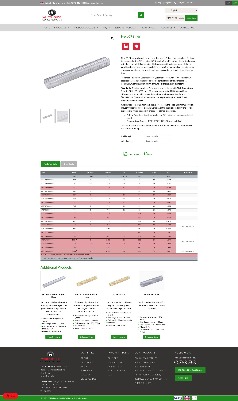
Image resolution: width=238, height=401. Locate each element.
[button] (112, 38)
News (84, 366)
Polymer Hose (143, 366)
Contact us (187, 27)
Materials (86, 370)
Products (60, 27)
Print (150, 154)
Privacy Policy (116, 370)
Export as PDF (134, 154)
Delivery (113, 358)
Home (46, 27)
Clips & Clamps (143, 383)
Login (160, 3)
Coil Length (126, 136)
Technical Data (50, 164)
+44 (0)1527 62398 (49, 384)
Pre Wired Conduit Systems (151, 370)
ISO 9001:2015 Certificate (190, 370)
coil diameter (127, 141)
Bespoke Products (125, 27)
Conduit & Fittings (146, 358)
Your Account (116, 362)
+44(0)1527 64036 (184, 3)
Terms (111, 375)
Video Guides (88, 379)
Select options (54, 337)
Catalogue (183, 378)
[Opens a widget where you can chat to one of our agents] (10, 396)
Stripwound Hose (145, 362)
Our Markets (149, 27)
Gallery (85, 375)
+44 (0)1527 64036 (62, 381)
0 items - (177, 17)
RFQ (105, 27)
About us (166, 27)
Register (168, 3)
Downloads (69, 164)
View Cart (191, 18)
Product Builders (84, 27)
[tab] (51, 164)
